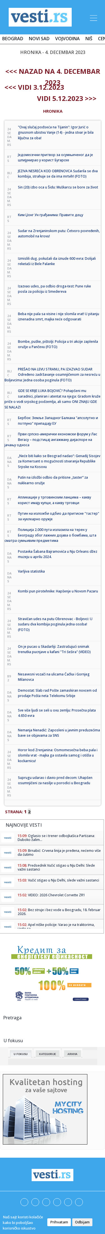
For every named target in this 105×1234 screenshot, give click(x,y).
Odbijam (82, 1221)
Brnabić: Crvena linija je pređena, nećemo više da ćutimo (59, 852)
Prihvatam (59, 1221)
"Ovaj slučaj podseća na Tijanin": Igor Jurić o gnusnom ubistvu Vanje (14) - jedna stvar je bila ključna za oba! (56, 132)
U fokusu (21, 1054)
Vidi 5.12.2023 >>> (67, 98)
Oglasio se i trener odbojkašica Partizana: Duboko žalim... (56, 837)
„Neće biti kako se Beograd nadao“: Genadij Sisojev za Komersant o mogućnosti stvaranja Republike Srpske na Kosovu (59, 461)
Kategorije (47, 1054)
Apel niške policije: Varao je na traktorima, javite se (56, 926)
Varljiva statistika (31, 571)
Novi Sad (39, 39)
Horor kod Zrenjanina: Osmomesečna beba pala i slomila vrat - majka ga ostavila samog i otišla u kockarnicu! (57, 755)
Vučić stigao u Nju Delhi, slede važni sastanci (63, 880)
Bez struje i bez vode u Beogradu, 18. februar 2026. (59, 911)
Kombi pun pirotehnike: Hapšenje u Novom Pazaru (58, 591)
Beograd (12, 39)
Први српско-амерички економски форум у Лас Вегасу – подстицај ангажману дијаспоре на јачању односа (50, 439)
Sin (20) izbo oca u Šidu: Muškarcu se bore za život (58, 187)
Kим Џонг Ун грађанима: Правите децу (50, 214)
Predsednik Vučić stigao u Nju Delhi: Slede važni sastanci (56, 867)
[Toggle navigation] (93, 17)
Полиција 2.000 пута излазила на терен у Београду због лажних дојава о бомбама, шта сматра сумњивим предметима (50, 535)
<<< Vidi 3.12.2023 (34, 87)
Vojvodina (67, 39)
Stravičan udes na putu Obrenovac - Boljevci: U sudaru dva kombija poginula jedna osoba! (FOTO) (55, 624)
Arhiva (72, 1054)
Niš (88, 39)
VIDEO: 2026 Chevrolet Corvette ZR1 (56, 895)
